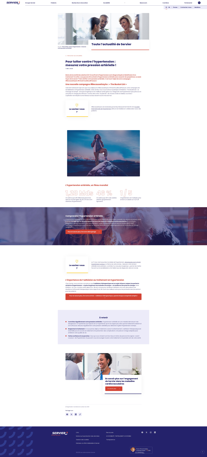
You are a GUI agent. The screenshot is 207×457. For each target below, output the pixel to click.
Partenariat (188, 3)
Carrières (166, 3)
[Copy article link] (80, 414)
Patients (53, 3)
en (169, 7)
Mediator (197, 7)
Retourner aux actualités (74, 55)
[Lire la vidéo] (103, 153)
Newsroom (143, 3)
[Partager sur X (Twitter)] (71, 414)
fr (166, 7)
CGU (77, 432)
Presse (175, 7)
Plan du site (109, 432)
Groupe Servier (30, 3)
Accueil (59, 46)
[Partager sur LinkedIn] (75, 414)
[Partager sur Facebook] (67, 414)
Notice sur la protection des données (87, 436)
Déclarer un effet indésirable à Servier (87, 443)
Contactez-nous (185, 7)
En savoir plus (112, 389)
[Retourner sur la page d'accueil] (202, 452)
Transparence (110, 440)
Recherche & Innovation (80, 3)
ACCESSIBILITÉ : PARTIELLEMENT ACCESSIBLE (118, 436)
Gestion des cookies (82, 440)
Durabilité (106, 3)
